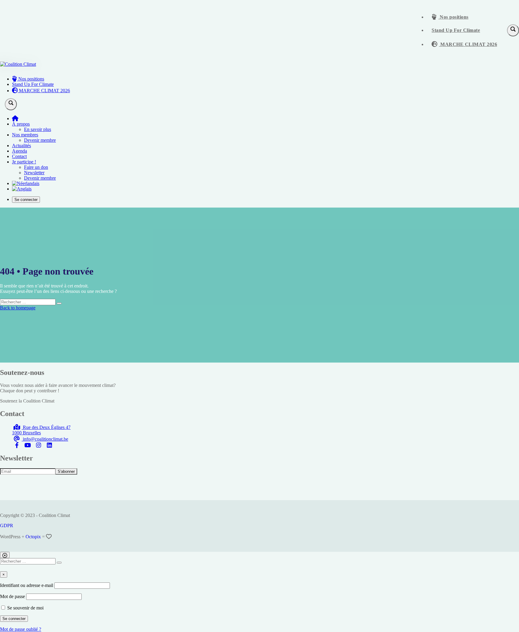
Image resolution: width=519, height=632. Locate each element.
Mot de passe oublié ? (20, 629)
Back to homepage (17, 307)
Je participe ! (24, 161)
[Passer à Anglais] (22, 188)
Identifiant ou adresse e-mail (26, 585)
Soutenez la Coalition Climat (27, 400)
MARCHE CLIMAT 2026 (468, 44)
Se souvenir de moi (25, 607)
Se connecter (26, 199)
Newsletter (34, 172)
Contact (19, 156)
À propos (21, 123)
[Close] (5, 555)
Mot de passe (12, 596)
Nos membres (25, 134)
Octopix (33, 536)
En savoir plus (37, 129)
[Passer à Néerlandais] (25, 183)
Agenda (19, 150)
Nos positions (454, 17)
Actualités (21, 145)
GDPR (6, 525)
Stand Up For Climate (456, 30)
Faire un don (36, 167)
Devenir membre (40, 140)
